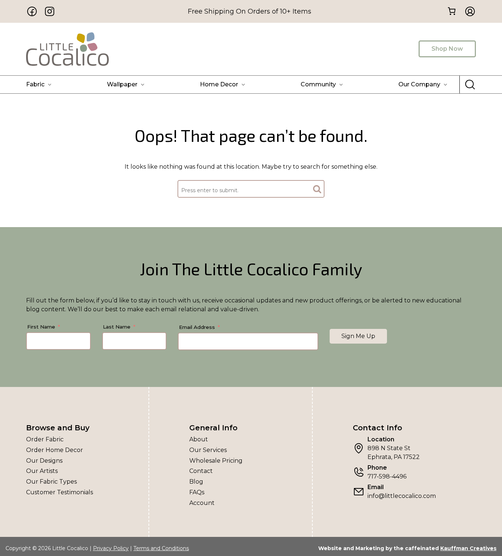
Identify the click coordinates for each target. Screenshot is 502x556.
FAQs (196, 492)
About (198, 439)
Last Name (116, 327)
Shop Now (447, 48)
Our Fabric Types (51, 481)
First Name (41, 327)
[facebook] (32, 11)
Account (202, 502)
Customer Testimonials (59, 492)
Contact (201, 470)
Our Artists (42, 470)
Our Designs (44, 460)
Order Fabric (45, 439)
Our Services (208, 449)
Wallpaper (122, 84)
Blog (196, 481)
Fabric (35, 84)
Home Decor (219, 84)
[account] (468, 11)
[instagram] (49, 11)
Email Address (197, 327)
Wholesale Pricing (216, 460)
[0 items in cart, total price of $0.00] (451, 11)
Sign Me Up (358, 336)
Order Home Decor (54, 449)
